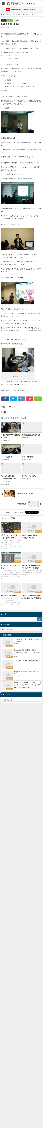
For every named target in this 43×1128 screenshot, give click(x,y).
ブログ (11, 20)
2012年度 (4, 20)
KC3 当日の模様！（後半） (10, 58)
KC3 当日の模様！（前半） (10, 55)
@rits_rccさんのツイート (10, 629)
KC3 (17, 20)
